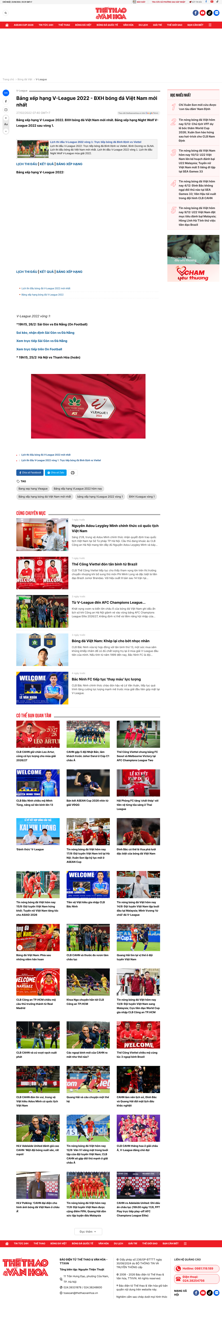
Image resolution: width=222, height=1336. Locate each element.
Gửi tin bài (197, 2)
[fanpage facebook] (196, 13)
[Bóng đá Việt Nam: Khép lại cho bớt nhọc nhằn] (42, 649)
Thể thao (64, 25)
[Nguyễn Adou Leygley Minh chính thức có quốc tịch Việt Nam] (42, 534)
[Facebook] (206, 2)
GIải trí (157, 25)
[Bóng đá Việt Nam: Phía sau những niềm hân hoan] (38, 937)
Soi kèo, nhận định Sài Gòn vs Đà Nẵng (45, 333)
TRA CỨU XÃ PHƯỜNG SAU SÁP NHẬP (168, 2)
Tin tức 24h (46, 25)
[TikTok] (218, 2)
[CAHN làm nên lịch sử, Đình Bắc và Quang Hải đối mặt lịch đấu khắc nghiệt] (138, 1079)
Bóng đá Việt (83, 25)
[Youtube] (212, 2)
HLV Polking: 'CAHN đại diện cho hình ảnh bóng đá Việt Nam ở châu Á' (37, 1207)
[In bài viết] (6, 109)
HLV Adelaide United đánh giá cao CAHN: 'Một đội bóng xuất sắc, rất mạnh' (37, 1150)
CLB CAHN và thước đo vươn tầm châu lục (88, 957)
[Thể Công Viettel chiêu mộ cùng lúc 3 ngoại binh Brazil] (138, 1035)
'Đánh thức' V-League (30, 849)
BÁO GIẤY (141, 2)
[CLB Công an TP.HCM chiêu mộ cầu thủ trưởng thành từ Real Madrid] (38, 982)
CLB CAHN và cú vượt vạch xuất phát (36, 1054)
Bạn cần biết (195, 25)
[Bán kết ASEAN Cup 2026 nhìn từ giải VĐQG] (88, 783)
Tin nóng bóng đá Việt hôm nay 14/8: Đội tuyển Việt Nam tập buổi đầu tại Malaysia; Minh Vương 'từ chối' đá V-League (138, 908)
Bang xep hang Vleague (33, 488)
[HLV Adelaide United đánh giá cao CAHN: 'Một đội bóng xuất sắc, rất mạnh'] (38, 1128)
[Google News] (138, 114)
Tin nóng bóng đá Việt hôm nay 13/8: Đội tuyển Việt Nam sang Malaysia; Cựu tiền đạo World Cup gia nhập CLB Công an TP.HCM (138, 1006)
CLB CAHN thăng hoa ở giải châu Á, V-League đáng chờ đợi (137, 1148)
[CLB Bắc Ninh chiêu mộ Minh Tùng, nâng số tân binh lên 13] (38, 783)
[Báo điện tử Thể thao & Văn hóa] (111, 13)
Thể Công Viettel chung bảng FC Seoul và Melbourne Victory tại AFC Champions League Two (137, 756)
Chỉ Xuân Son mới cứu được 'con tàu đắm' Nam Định (197, 107)
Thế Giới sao (174, 25)
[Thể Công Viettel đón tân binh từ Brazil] (42, 573)
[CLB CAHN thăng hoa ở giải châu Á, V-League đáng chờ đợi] (138, 1128)
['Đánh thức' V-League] (38, 831)
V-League (41, 79)
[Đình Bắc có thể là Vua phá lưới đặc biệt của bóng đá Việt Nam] (138, 831)
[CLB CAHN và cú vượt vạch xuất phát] (38, 1035)
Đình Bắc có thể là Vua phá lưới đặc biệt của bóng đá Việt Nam (136, 851)
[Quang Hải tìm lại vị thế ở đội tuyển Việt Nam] (138, 937)
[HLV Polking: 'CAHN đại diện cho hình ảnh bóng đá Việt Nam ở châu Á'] (38, 1185)
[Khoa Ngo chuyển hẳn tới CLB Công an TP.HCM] (88, 982)
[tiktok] (209, 13)
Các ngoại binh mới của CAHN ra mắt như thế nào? (87, 1054)
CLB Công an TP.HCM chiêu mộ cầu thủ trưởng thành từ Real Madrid (36, 1004)
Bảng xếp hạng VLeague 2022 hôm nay (78, 488)
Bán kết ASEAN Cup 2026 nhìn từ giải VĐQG (88, 802)
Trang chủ (8, 79)
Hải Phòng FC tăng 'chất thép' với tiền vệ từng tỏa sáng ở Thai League (137, 805)
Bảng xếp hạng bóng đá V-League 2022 (43, 294)
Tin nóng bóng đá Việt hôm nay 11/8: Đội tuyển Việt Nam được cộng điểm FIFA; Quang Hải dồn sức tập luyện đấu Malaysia (86, 1209)
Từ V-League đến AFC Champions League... (109, 602)
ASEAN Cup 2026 (23, 25)
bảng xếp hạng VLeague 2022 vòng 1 (100, 496)
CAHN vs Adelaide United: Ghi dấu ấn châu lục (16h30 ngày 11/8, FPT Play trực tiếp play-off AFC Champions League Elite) (138, 1209)
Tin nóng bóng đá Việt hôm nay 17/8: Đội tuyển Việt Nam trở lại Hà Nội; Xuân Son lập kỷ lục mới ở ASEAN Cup (88, 856)
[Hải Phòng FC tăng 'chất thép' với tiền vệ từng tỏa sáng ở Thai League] (138, 783)
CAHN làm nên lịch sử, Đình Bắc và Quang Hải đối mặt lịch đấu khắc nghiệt (137, 1101)
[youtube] (203, 13)
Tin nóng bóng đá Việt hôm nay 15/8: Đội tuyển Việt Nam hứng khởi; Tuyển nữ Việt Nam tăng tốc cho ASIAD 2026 (37, 908)
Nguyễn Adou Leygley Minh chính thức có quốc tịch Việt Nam (115, 528)
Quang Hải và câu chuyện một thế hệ (88, 1099)
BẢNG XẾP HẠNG (69, 164)
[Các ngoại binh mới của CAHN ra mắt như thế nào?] (88, 1035)
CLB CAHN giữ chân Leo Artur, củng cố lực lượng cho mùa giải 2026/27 (36, 756)
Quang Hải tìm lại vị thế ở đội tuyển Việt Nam (135, 957)
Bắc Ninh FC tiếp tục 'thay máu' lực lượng (106, 679)
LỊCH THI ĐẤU (26, 164)
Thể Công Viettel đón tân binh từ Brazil (104, 564)
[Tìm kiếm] (6, 13)
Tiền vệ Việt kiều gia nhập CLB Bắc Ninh (86, 904)
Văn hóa (128, 25)
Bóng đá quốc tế (107, 25)
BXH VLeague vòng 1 (142, 496)
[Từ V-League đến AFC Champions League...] (42, 611)
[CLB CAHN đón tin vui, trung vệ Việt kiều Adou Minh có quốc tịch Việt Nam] (38, 1079)
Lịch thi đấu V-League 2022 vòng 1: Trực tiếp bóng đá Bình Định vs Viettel (95, 142)
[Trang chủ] (7, 25)
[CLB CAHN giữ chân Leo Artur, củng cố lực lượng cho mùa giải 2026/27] (38, 734)
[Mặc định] (6, 124)
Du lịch (143, 25)
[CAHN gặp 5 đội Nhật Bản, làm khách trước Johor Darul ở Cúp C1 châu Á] (88, 734)
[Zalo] (216, 13)
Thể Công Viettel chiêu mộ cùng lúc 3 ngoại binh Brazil (137, 1054)
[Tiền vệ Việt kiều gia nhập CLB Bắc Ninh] (88, 884)
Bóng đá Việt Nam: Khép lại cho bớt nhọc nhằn (111, 641)
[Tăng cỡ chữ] (5, 118)
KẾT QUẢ (47, 164)
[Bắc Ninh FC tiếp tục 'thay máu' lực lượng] (42, 688)
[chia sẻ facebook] (6, 101)
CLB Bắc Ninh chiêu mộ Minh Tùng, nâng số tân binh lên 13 (34, 802)
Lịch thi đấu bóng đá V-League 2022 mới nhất (46, 288)
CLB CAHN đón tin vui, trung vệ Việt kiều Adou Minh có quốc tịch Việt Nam (37, 1101)
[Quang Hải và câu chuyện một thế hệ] (88, 1079)
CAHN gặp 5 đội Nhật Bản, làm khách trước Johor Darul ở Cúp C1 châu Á (88, 756)
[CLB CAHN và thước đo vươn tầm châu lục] (88, 937)
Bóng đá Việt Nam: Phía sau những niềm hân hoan (33, 957)
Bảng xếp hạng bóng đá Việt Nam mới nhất (45, 496)
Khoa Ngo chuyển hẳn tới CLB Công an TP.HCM (85, 1002)
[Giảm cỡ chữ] (5, 131)
